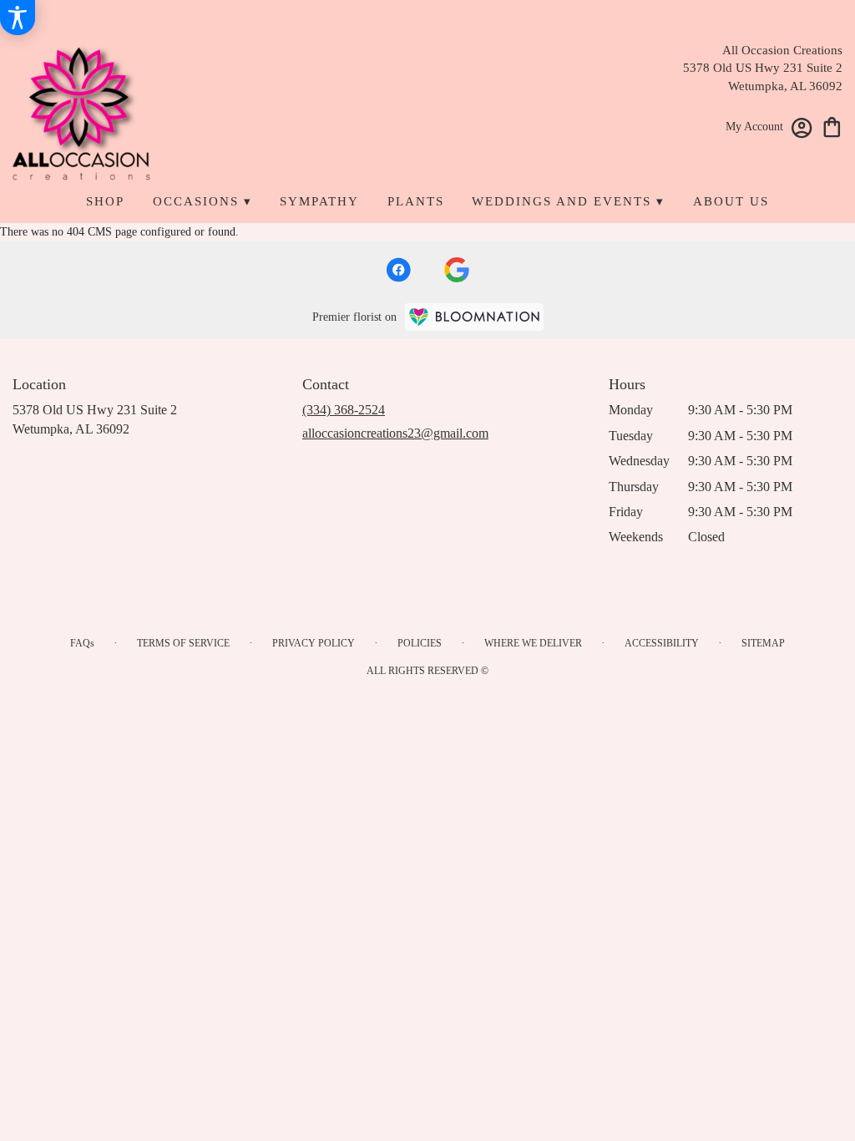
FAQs (82, 643)
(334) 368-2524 (343, 410)
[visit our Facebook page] (398, 269)
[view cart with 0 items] (832, 125)
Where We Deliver (533, 643)
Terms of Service (183, 643)
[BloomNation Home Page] (474, 317)
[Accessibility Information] (17, 17)
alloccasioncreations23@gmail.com (395, 433)
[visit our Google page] (457, 269)
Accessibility (662, 643)
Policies (419, 643)
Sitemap (763, 643)
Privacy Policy (313, 643)
